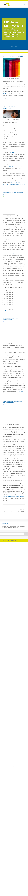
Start (26, 534)
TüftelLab (14, 254)
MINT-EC (12, 153)
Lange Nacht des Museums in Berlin (13, 56)
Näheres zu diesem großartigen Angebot (13, 496)
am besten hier (7, 93)
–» (18, 511)
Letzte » (22, 511)
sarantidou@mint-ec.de (12, 166)
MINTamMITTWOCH (13, 24)
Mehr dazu (20, 391)
